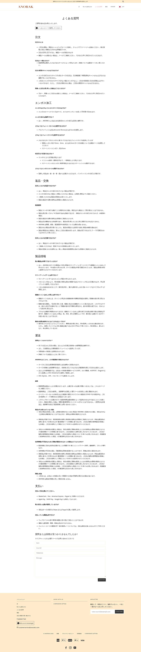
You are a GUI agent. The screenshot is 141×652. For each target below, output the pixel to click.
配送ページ (52, 354)
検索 (58, 633)
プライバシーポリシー (68, 633)
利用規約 (79, 633)
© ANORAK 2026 (48, 633)
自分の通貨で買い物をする (24, 615)
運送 (106, 6)
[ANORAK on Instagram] (70, 648)
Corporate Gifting (60, 604)
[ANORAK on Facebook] (66, 648)
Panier (113, 6)
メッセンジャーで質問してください (49, 28)
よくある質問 (98, 6)
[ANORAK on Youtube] (75, 648)
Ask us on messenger (27, 623)
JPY (123, 6)
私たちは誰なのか (87, 6)
